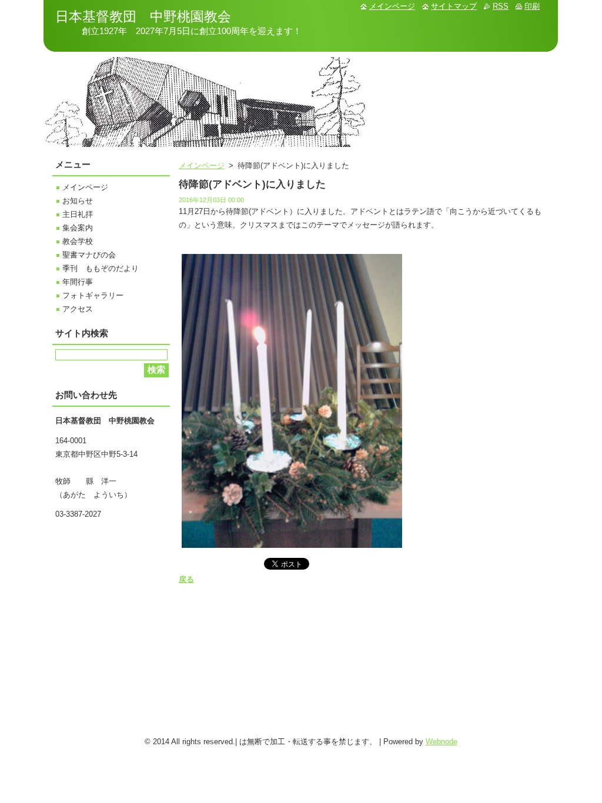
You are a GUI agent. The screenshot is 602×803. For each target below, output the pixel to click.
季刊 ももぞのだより (100, 268)
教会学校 (77, 241)
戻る (186, 579)
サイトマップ (454, 6)
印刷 (532, 6)
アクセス (77, 309)
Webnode (441, 741)
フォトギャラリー (92, 295)
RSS (501, 6)
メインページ (202, 165)
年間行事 (77, 281)
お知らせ (77, 200)
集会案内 (77, 227)
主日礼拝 (77, 214)
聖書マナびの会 (89, 254)
